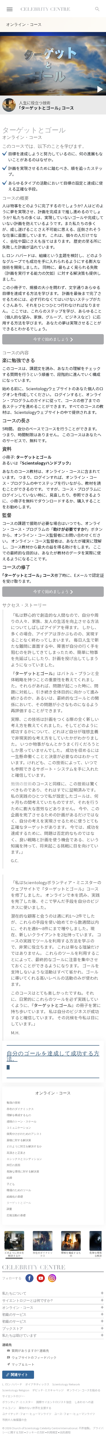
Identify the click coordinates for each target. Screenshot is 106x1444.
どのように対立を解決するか (24, 1146)
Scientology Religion (15, 1390)
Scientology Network (66, 1384)
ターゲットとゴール (19, 1203)
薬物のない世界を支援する (35, 1408)
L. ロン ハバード (12, 1384)
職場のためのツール (19, 1190)
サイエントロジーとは (27, 1300)
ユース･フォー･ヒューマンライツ (74, 1414)
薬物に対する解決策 (19, 1140)
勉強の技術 (21, 784)
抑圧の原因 (13, 1165)
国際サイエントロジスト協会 (53, 1402)
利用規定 (52, 1432)
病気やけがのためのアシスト (24, 1134)
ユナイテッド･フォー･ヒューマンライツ (26, 1414)
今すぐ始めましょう (51, 339)
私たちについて (14, 1293)
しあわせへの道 (83, 1402)
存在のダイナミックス (20, 1109)
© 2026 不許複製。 (47, 1428)
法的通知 (65, 1432)
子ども (11, 1184)
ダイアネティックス (37, 1384)
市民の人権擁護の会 (14, 1420)
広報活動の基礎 (16, 1215)
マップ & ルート (23, 1364)
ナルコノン (9, 1408)
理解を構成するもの (19, 1115)
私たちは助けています (19, 1335)
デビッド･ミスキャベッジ (48, 1390)
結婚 (9, 1178)
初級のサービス (14, 1314)
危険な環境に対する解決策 (23, 1171)
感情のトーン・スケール (21, 1121)
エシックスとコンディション (24, 1159)
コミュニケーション (19, 1128)
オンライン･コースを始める (83, 1390)
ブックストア (12, 1328)
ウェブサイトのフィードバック (33, 1357)
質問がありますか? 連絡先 (30, 1350)
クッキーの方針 (35, 1432)
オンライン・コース (53, 1093)
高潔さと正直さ (16, 1153)
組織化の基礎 (15, 1197)
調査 (9, 1209)
